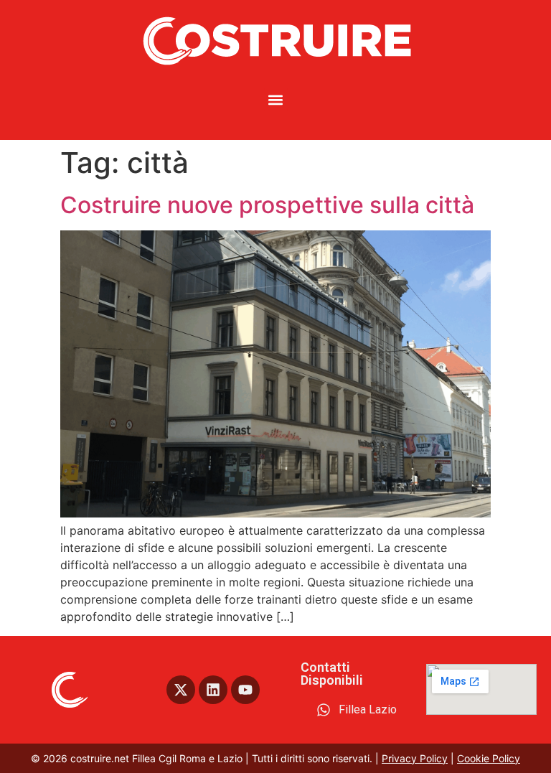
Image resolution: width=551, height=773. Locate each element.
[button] (276, 99)
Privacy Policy (415, 758)
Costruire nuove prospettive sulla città (267, 205)
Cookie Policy (488, 758)
